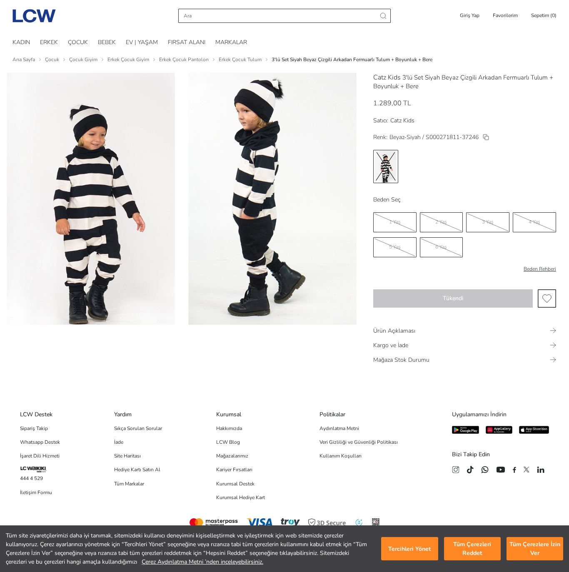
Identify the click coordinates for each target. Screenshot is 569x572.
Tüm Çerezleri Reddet (472, 548)
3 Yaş (488, 222)
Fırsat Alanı (186, 42)
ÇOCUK (78, 42)
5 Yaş (395, 247)
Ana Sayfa (23, 59)
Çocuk (52, 59)
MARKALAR (231, 42)
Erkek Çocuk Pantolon (184, 59)
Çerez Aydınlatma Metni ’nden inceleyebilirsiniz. (202, 562)
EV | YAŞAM (142, 42)
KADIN (21, 42)
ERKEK (49, 42)
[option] (385, 166)
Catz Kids (387, 77)
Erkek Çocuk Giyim (128, 59)
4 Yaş (534, 222)
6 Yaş (441, 247)
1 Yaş (395, 222)
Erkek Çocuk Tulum (240, 59)
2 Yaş (441, 222)
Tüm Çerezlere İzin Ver (534, 548)
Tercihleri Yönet (409, 549)
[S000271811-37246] (486, 137)
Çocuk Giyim (83, 59)
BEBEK (107, 42)
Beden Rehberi (540, 269)
